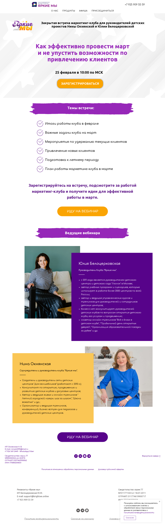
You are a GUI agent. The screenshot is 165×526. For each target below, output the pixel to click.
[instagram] (84, 456)
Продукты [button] (68, 11)
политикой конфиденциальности (139, 513)
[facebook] (76, 456)
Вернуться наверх (150, 456)
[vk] (80, 456)
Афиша (83, 11)
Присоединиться (103, 11)
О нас (54, 11)
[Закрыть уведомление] (159, 501)
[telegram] (89, 456)
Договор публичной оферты (111, 469)
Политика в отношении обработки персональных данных (67, 469)
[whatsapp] (87, 510)
